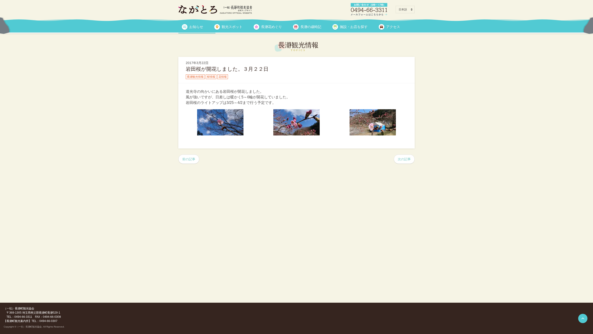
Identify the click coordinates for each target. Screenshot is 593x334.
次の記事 (404, 159)
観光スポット (232, 27)
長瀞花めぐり (271, 27)
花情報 (222, 76)
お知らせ (196, 27)
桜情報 (211, 76)
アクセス (393, 27)
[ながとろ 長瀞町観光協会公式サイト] (215, 9)
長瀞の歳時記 (310, 27)
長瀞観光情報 (195, 76)
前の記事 (188, 159)
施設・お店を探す (354, 27)
